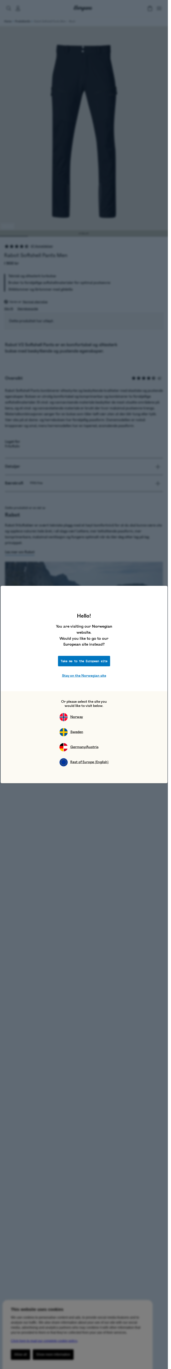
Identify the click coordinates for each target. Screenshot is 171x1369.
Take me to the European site (84, 661)
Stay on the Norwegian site (84, 676)
